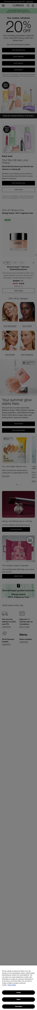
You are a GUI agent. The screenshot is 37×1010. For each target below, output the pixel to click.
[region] (18, 987)
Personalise (18, 1006)
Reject (18, 999)
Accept (18, 992)
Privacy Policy (12, 985)
